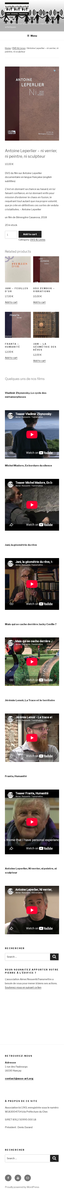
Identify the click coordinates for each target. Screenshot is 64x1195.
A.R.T (11, 19)
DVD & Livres (18, 48)
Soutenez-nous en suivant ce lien (23, 987)
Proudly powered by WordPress (22, 1187)
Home (8, 48)
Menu (34, 35)
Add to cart (30, 234)
